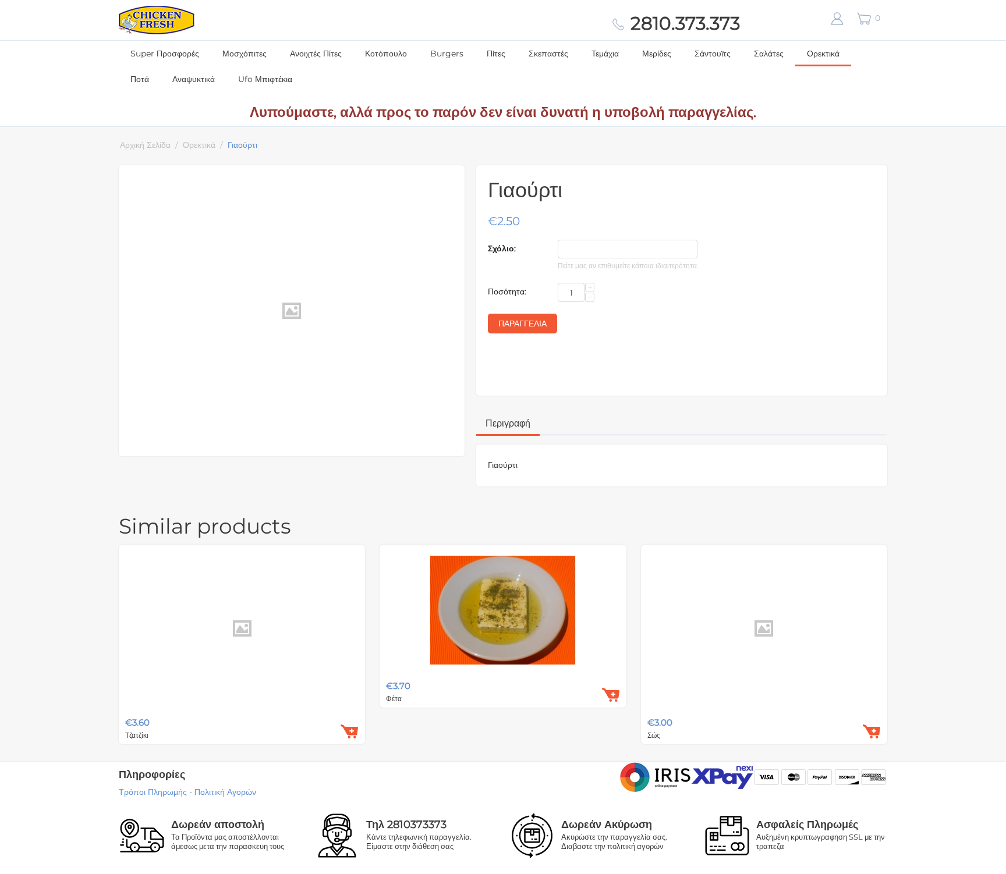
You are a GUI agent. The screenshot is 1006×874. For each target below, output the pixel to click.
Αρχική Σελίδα (145, 145)
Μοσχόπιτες (244, 53)
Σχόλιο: (502, 248)
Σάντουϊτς (713, 53)
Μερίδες (656, 53)
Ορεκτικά (823, 53)
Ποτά (139, 79)
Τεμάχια (605, 53)
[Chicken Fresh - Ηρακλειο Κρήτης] (156, 19)
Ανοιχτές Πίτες (316, 53)
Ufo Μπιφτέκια (265, 79)
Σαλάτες (769, 53)
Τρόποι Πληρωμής (153, 792)
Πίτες (496, 53)
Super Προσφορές (164, 53)
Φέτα (394, 698)
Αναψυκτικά (193, 79)
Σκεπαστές (548, 53)
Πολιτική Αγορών (225, 792)
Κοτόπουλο (386, 53)
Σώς (653, 735)
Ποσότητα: (507, 291)
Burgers (446, 53)
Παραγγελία (522, 323)
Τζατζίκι (136, 735)
